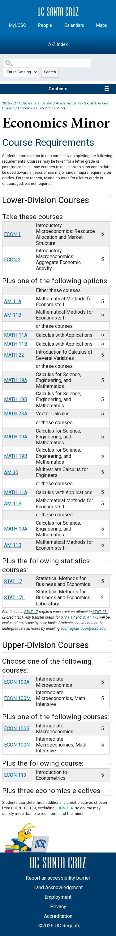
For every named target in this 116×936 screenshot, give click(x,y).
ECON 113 (15, 775)
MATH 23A (15, 414)
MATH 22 (14, 355)
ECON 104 (64, 808)
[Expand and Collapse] (110, 195)
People (45, 25)
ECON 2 (12, 259)
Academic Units (68, 103)
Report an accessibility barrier (58, 878)
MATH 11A (15, 335)
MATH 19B (15, 399)
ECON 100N (17, 745)
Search (50, 72)
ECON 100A (16, 682)
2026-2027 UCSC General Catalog (27, 103)
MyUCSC (17, 25)
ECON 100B (16, 728)
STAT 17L (14, 597)
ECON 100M (17, 698)
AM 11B (12, 315)
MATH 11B (15, 344)
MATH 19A (15, 380)
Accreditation (58, 916)
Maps (101, 25)
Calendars (74, 25)
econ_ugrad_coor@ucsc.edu (83, 628)
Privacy (58, 907)
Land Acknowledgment (58, 887)
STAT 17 (13, 581)
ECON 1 (12, 234)
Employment (58, 897)
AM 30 (11, 472)
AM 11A (12, 301)
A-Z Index (58, 44)
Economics (26, 108)
